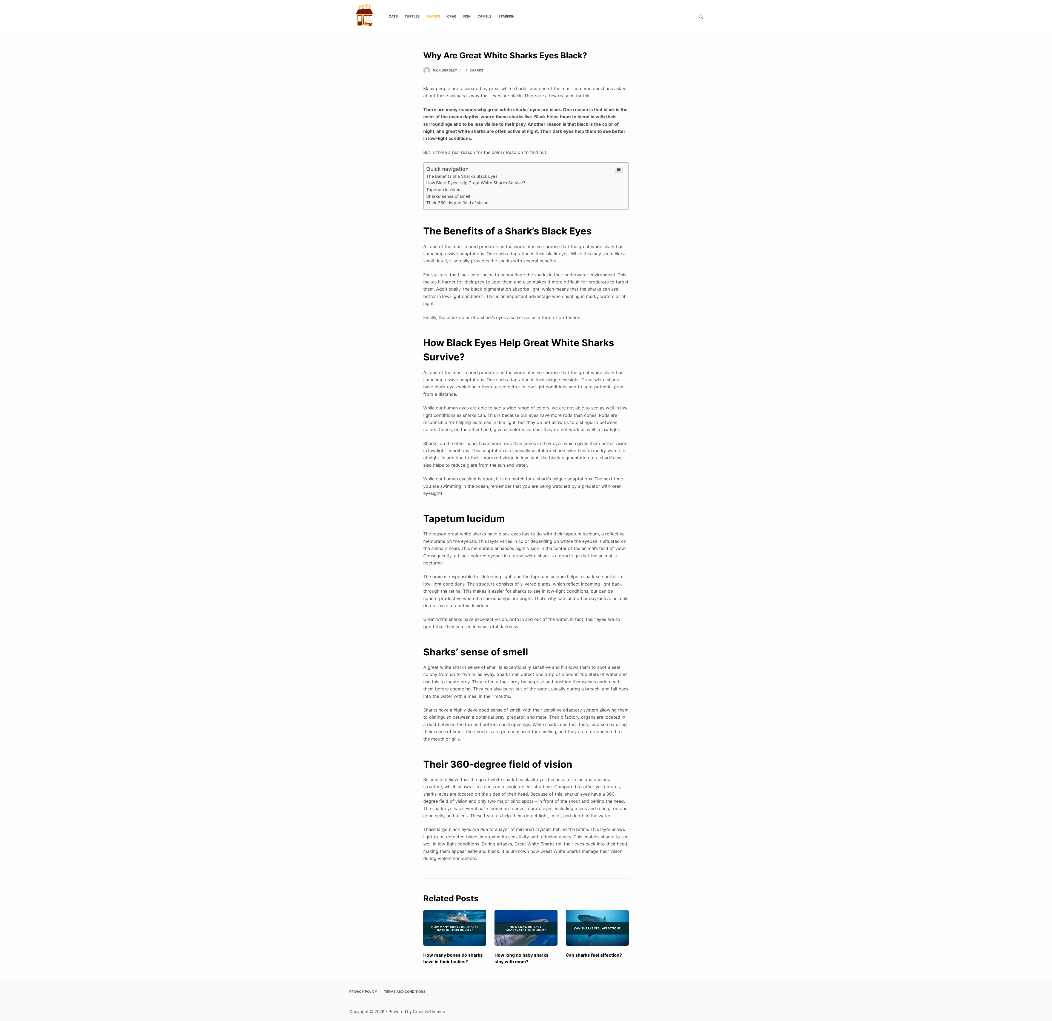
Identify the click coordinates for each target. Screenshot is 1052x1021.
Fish (467, 16)
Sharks (433, 16)
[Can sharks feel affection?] (597, 927)
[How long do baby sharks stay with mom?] (526, 927)
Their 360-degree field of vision (457, 202)
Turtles (412, 16)
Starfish (506, 16)
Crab (451, 16)
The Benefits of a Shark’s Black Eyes (462, 176)
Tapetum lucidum (443, 189)
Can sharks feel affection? (594, 955)
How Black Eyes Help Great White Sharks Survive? (475, 182)
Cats (393, 16)
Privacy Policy (363, 992)
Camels (484, 16)
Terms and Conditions (404, 992)
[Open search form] (701, 17)
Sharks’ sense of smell (448, 196)
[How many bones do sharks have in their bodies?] (454, 927)
